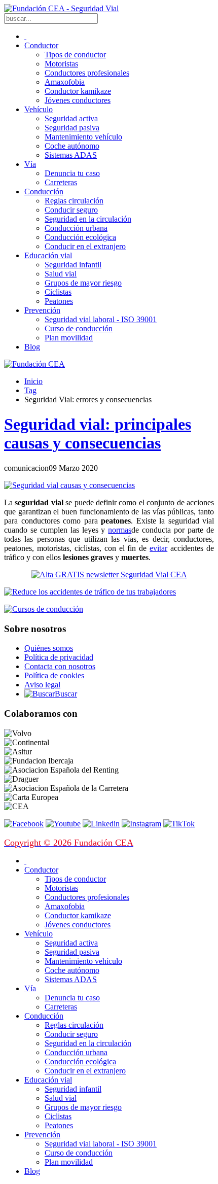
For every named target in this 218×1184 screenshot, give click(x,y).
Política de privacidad (58, 657)
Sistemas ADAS (71, 155)
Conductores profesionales (87, 72)
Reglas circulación (74, 200)
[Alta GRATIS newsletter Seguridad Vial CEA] (109, 574)
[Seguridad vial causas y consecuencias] (69, 485)
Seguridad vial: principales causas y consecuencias (97, 433)
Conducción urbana (76, 228)
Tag (30, 390)
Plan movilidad (69, 337)
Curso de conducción (79, 328)
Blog (32, 346)
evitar (158, 548)
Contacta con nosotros (59, 666)
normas (119, 530)
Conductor (41, 45)
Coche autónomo (72, 146)
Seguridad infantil (73, 264)
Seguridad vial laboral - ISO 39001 (101, 319)
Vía (30, 164)
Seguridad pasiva (72, 127)
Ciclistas (58, 292)
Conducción (43, 191)
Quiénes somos (48, 648)
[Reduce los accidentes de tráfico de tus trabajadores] (109, 592)
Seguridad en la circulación (88, 219)
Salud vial (61, 273)
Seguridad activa (71, 118)
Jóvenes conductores (78, 100)
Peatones (59, 301)
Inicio (33, 381)
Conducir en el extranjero (85, 246)
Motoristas (61, 63)
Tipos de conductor (75, 54)
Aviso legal (42, 684)
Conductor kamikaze (78, 91)
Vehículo (38, 109)
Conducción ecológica (80, 237)
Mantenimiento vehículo (83, 136)
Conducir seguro (71, 209)
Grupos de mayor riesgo (83, 282)
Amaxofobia (65, 82)
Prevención (42, 310)
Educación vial (48, 255)
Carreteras (61, 182)
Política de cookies (54, 675)
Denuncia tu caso (72, 173)
